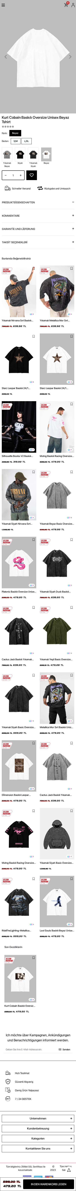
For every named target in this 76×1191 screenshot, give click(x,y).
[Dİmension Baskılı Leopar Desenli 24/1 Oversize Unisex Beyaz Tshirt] (19, 766)
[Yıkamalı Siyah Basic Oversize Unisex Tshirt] (19, 698)
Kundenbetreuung (38, 1128)
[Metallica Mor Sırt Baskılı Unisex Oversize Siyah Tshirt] (57, 698)
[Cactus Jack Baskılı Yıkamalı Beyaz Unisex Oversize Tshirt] (57, 766)
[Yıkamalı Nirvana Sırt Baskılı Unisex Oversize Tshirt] (19, 291)
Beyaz (15, 133)
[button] (5, 56)
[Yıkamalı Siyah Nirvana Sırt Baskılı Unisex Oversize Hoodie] (19, 495)
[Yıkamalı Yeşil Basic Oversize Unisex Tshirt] (57, 630)
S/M (16, 141)
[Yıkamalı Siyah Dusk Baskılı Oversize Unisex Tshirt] (57, 562)
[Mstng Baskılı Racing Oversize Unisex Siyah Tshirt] (19, 833)
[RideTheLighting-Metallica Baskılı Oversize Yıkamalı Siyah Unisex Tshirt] (19, 901)
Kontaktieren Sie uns (38, 1148)
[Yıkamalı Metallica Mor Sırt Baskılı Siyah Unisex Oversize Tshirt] (57, 291)
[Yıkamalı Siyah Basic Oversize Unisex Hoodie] (57, 833)
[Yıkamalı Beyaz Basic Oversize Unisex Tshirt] (57, 495)
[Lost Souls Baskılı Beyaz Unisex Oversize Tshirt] (57, 901)
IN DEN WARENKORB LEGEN (48, 1184)
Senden (66, 1049)
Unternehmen (38, 1118)
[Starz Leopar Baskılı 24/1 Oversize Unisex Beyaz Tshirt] (57, 359)
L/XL (26, 141)
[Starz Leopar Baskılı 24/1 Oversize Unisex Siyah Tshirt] (19, 359)
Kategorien (38, 1138)
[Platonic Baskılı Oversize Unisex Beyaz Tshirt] (19, 562)
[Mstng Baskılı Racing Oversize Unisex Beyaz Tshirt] (57, 427)
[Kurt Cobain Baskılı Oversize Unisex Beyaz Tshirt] (20, 978)
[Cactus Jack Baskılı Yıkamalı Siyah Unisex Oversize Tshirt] (19, 630)
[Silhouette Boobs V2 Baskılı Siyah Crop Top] (19, 427)
